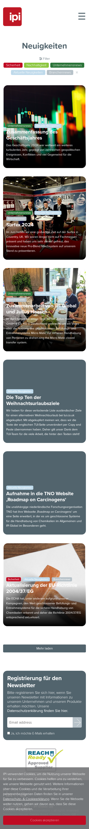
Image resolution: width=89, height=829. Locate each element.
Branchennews (60, 72)
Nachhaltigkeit (36, 65)
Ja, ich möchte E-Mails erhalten (33, 733)
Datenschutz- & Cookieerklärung (26, 799)
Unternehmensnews (67, 65)
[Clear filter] (77, 72)
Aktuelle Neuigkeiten (28, 72)
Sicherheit (13, 65)
